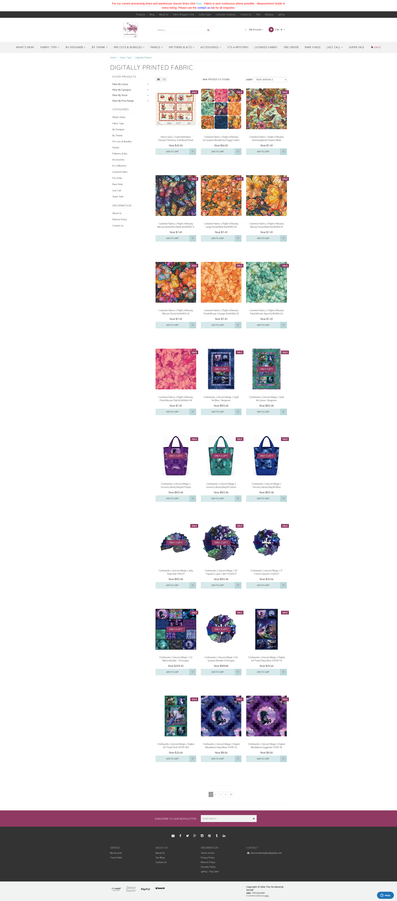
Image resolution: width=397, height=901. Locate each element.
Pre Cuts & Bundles (128, 47)
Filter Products (124, 76)
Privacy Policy (208, 857)
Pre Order (291, 47)
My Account (255, 29)
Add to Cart (172, 151)
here (199, 3)
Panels (156, 47)
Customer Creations (226, 14)
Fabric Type (49, 47)
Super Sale (356, 47)
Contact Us (245, 14)
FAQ (258, 14)
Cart (278, 29)
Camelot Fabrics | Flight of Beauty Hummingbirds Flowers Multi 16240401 (266, 140)
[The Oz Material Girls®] (130, 29)
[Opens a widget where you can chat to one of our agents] (385, 895)
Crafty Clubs (205, 14)
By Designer (75, 47)
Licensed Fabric (266, 47)
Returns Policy (119, 219)
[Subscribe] (253, 818)
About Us (163, 14)
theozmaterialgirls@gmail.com (266, 853)
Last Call (334, 47)
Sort (248, 79)
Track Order (116, 857)
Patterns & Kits (181, 47)
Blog (152, 14)
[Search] (208, 29)
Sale (377, 47)
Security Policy (208, 867)
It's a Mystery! (237, 47)
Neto (267, 896)
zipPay (281, 14)
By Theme (99, 47)
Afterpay (269, 14)
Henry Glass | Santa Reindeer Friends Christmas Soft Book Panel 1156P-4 (175, 140)
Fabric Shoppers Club (183, 14)
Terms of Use (207, 853)
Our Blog (160, 857)
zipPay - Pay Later (210, 871)
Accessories (210, 47)
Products (140, 14)
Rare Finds (313, 47)
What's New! (25, 47)
